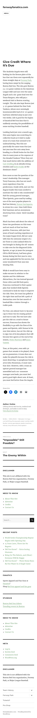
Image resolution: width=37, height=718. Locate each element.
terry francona (12, 425)
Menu (6, 13)
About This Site (11, 499)
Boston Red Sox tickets (12, 603)
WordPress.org (11, 658)
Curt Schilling (8, 164)
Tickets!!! (6, 700)
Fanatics (6, 584)
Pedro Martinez (15, 340)
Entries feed (10, 652)
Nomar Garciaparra (24, 204)
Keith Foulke (19, 167)
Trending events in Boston (14, 606)
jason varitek (25, 421)
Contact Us (9, 507)
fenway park (16, 421)
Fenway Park (26, 80)
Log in (7, 649)
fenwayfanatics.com (15, 7)
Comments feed (11, 655)
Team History (8, 690)
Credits (8, 504)
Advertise (9, 502)
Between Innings (24, 419)
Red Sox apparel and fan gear (19, 586)
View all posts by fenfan (10, 411)
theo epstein (22, 425)
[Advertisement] (18, 40)
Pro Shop (6, 705)
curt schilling (7, 421)
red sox (5, 425)
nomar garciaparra (14, 423)
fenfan (5, 419)
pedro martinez (26, 423)
